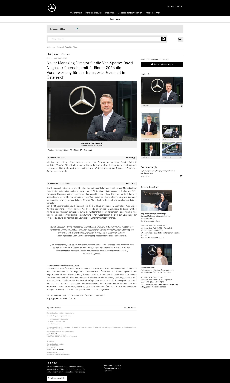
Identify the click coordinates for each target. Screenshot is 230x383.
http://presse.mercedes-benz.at (61, 298)
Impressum (108, 371)
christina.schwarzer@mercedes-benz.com (162, 284)
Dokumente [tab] (65, 54)
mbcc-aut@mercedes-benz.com (58, 335)
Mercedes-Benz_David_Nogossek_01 (92, 143)
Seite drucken (55, 308)
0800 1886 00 (53, 333)
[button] (180, 39)
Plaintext (129, 158)
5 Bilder (76, 150)
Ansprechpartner (153, 13)
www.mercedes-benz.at (58, 349)
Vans (118, 19)
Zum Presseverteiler (57, 378)
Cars (112, 19)
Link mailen (131, 308)
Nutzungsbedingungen (112, 365)
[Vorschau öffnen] (92, 111)
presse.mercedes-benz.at (154, 238)
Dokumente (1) (149, 167)
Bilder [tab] (56, 54)
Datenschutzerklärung (112, 368)
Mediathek (109, 13)
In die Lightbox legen (163, 64)
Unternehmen (76, 13)
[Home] (50, 8)
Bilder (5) (145, 74)
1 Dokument (87, 150)
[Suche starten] (163, 39)
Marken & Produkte (93, 13)
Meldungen (51, 47)
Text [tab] (49, 54)
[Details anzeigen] (181, 106)
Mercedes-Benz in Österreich (130, 13)
